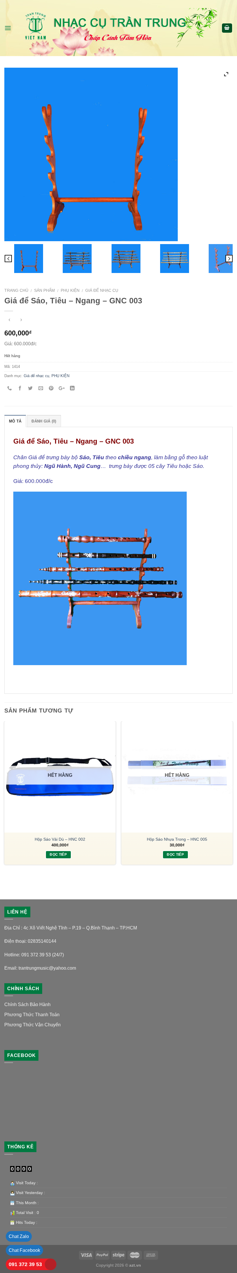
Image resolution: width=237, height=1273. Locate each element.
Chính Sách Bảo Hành (27, 1004)
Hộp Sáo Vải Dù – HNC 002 (60, 839)
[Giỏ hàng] (227, 28)
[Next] (232, 800)
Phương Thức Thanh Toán (32, 1014)
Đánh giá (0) (44, 421)
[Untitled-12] (29, 258)
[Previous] (4, 800)
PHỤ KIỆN (70, 290)
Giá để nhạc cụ (101, 290)
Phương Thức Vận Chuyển (32, 1024)
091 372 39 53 (25, 1264)
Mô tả (15, 421)
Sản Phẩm (44, 290)
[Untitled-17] (175, 258)
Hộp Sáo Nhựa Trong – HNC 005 (177, 839)
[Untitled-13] (77, 258)
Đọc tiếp (58, 854)
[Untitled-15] (126, 258)
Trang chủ (16, 290)
